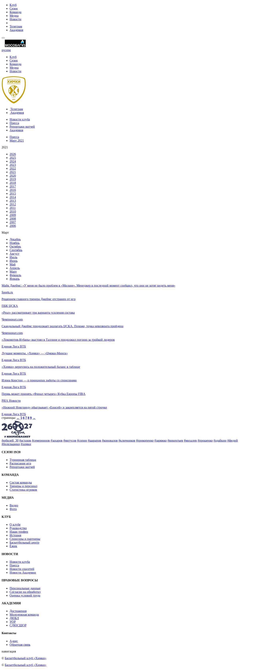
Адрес (14, 641)
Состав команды (21, 482)
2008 (13, 218)
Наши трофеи (19, 531)
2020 (13, 175)
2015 (13, 193)
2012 (13, 204)
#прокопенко (145, 440)
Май (13, 264)
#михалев (190, 440)
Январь (15, 278)
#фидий (232, 440)
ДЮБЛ (14, 618)
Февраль (15, 275)
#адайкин (220, 440)
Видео (14, 505)
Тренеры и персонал (23, 486)
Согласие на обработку (25, 592)
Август (14, 253)
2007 (13, 222)
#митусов (69, 440)
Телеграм (16, 26)
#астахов (25, 440)
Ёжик (13, 546)
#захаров (57, 440)
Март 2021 (17, 140)
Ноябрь (15, 243)
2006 (13, 225)
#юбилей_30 (10, 440)
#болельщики (11, 444)
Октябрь (15, 246)
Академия (16, 30)
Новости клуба (20, 119)
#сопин (82, 440)
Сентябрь (16, 250)
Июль (13, 257)
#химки (26, 444)
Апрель (15, 268)
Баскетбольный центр (24, 542)
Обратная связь (20, 644)
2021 (13, 172)
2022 (13, 168)
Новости (15, 19)
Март (13, 271)
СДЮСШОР (18, 625)
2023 (13, 165)
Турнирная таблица (23, 459)
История (15, 535)
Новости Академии (23, 572)
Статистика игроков (23, 489)
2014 (13, 197)
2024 (13, 161)
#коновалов (110, 440)
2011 (13, 208)
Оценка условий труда (25, 595)
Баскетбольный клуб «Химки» (25, 658)
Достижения (18, 611)
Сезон (14, 8)
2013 (13, 200)
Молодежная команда (24, 614)
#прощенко (205, 440)
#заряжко (160, 440)
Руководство (18, 528)
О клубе (15, 524)
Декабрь (15, 239)
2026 (13, 154)
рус (4, 50)
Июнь (14, 261)
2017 (13, 186)
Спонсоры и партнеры (25, 539)
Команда (15, 12)
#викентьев (175, 440)
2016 (13, 190)
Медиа (14, 15)
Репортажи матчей (22, 126)
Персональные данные (25, 588)
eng (8, 50)
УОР (13, 621)
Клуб (13, 5)
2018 (13, 182)
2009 (13, 215)
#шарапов (94, 440)
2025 (13, 157)
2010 (13, 211)
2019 (13, 179)
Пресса (14, 123)
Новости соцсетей (22, 569)
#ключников (127, 440)
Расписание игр (20, 463)
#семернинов (41, 440)
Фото (13, 509)
